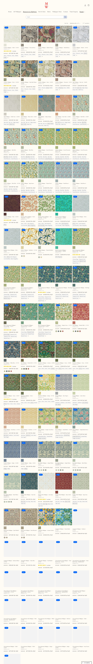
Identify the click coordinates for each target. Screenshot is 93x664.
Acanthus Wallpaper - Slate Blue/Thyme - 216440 (29, 83)
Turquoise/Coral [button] (82, 259)
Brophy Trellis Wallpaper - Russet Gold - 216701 (63, 495)
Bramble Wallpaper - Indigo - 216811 (28, 463)
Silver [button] (22, 223)
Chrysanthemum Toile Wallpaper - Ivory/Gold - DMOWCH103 (10, 633)
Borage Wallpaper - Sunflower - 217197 (29, 429)
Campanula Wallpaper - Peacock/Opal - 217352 (62, 531)
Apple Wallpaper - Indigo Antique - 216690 (45, 117)
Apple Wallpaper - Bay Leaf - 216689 (80, 82)
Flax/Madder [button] (23, 570)
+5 (56, 574)
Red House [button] (58, 402)
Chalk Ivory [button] (80, 90)
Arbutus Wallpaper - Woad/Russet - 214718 (62, 184)
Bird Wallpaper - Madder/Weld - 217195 (81, 325)
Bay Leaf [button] (79, 88)
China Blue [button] (29, 570)
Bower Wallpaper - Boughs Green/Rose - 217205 (46, 430)
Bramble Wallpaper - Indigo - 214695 (11, 463)
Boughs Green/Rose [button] (42, 438)
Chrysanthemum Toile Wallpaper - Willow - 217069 (46, 633)
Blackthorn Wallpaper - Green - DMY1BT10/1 (27, 396)
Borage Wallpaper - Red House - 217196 (12, 429)
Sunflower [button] (62, 402)
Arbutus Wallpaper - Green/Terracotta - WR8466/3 (80, 151)
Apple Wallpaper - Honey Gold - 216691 (29, 116)
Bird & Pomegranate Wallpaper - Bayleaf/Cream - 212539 (79, 251)
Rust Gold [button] (75, 88)
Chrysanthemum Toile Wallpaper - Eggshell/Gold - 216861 (44, 599)
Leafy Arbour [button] (67, 402)
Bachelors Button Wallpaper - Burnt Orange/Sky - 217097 (28, 217)
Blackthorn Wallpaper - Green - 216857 (11, 396)
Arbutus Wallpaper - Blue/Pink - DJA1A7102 (10, 151)
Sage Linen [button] (23, 503)
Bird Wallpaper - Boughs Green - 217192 (63, 325)
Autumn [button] (52, 368)
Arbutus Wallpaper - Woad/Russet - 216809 (79, 184)
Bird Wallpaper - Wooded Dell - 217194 (29, 363)
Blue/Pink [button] (75, 122)
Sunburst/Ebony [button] (41, 537)
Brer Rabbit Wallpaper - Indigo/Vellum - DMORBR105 (63, 464)
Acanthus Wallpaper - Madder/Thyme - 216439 (46, 48)
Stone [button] (13, 55)
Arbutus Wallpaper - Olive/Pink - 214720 (12, 183)
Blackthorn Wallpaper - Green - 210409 (63, 363)
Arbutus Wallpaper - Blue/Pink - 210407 (81, 116)
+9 (59, 641)
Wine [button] (5, 225)
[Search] (65, 17)
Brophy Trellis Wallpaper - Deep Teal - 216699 (28, 495)
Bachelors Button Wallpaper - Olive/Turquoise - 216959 (61, 217)
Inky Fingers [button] (58, 404)
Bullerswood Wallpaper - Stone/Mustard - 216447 (29, 531)
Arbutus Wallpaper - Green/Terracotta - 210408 (46, 151)
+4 (7, 57)
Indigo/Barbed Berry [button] (42, 436)
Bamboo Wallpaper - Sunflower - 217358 (29, 250)
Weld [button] (57, 570)
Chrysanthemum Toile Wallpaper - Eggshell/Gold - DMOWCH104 (62, 599)
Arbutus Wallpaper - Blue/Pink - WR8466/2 (27, 151)
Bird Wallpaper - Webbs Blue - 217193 (11, 363)
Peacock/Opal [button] (41, 539)
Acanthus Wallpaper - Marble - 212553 (80, 47)
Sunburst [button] (47, 537)
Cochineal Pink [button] (65, 570)
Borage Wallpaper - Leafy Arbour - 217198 (79, 396)
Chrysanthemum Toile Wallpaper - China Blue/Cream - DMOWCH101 (80, 564)
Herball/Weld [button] (49, 436)
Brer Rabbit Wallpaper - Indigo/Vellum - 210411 (46, 464)
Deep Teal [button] (23, 501)
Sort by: (66, 23)
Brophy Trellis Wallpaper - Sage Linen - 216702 (80, 495)
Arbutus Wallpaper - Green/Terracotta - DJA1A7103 (63, 151)
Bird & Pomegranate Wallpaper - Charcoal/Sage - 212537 (10, 326)
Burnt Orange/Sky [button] (31, 225)
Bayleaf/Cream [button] (82, 261)
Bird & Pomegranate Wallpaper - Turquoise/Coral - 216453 (44, 326)
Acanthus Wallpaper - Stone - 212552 (45, 82)
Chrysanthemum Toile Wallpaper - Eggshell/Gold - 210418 (27, 599)
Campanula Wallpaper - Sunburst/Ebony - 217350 (12, 564)
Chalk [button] (5, 57)
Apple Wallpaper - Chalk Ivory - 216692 (12, 116)
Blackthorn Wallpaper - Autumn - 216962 (46, 363)
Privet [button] (5, 55)
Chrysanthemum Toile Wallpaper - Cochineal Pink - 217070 (10, 599)
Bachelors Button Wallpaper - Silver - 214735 (80, 217)
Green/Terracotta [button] (76, 124)
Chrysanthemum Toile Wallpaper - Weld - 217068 (29, 633)
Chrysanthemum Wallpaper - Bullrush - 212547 (63, 633)
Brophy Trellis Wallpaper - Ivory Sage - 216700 (45, 495)
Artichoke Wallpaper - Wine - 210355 (11, 216)
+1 (38, 370)
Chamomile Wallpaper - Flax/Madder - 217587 (45, 564)
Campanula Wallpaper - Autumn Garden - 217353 (46, 531)
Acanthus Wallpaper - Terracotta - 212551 (63, 82)
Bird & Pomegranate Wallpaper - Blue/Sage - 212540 (46, 288)
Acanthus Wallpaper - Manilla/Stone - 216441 (62, 48)
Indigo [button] (5, 469)
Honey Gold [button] (75, 90)
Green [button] (40, 368)
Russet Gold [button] (33, 501)
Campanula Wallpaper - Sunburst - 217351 (79, 531)
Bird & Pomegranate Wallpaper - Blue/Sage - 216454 (63, 288)
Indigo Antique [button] (84, 88)
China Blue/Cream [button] (59, 572)
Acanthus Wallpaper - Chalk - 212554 (11, 47)
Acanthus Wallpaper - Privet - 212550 (11, 82)
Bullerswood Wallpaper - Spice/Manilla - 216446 (11, 531)
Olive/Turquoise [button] (31, 223)
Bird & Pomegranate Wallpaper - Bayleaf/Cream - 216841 (27, 288)
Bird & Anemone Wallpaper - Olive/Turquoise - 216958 (61, 251)
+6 (87, 124)
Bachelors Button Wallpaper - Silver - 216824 (11, 251)
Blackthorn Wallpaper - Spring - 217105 (46, 396)
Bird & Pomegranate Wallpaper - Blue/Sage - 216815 (81, 288)
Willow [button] (60, 570)
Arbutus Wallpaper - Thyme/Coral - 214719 (45, 184)
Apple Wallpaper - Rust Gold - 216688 (63, 116)
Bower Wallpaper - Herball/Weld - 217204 (63, 429)
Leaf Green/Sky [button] (24, 225)
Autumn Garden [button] (47, 539)
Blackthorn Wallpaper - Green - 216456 (80, 363)
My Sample (87, 662)
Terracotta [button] (9, 55)
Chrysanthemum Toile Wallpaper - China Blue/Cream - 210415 (63, 564)
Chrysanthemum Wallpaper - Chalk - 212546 (80, 633)
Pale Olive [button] (58, 640)
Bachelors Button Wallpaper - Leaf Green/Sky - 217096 (44, 217)
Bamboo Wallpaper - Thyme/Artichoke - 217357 (46, 251)
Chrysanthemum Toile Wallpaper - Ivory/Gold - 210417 (79, 599)
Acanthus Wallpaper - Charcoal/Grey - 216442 (28, 48)
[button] (82, 12)
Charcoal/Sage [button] (75, 259)
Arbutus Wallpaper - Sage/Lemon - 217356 (27, 184)
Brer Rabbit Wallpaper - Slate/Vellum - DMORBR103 (11, 495)
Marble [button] (16, 55)
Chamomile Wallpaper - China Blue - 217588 (28, 564)
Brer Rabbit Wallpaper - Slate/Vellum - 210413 (80, 464)
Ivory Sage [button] (28, 501)
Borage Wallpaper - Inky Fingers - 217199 (62, 396)
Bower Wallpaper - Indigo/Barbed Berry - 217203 (81, 430)
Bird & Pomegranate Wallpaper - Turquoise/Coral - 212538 (27, 326)
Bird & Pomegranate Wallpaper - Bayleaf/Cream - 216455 (10, 288)
